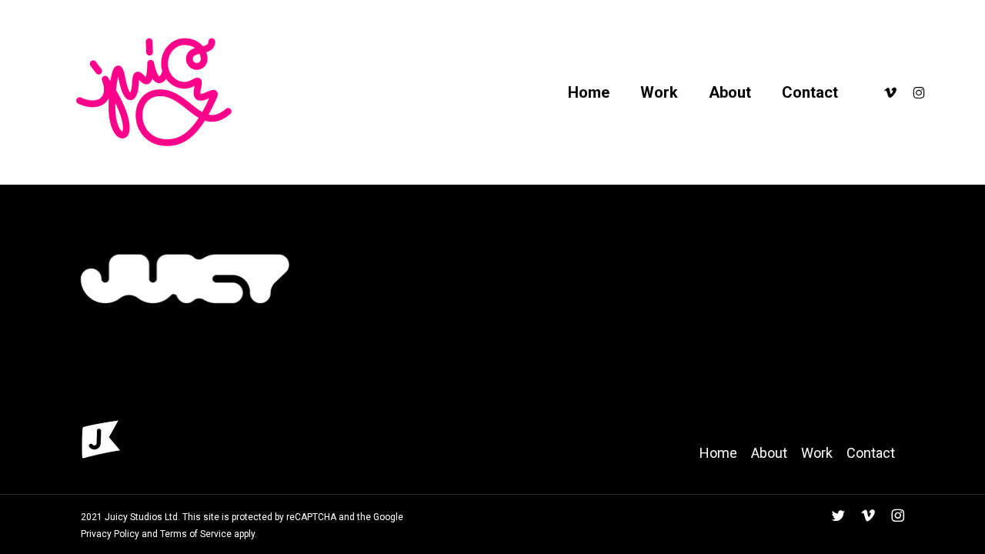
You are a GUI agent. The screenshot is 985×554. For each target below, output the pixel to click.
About (769, 453)
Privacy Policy (110, 534)
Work (817, 453)
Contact (870, 453)
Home (718, 453)
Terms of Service (196, 534)
